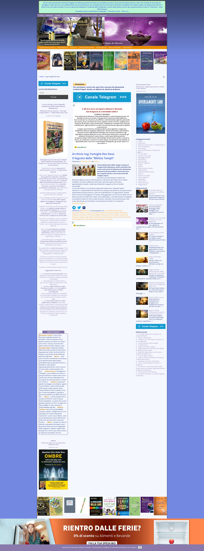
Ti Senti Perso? (143, 345)
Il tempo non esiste (144, 156)
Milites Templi (100, 215)
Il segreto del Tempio (105, 213)
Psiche (140, 166)
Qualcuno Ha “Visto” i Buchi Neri (148, 361)
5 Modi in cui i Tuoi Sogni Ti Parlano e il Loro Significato (150, 340)
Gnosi (92, 213)
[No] (201, 548)
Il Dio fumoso (127, 47)
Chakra (140, 141)
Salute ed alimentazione (146, 172)
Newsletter (49, 15)
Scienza (140, 174)
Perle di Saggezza (144, 163)
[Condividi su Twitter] (78, 209)
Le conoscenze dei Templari (86, 215)
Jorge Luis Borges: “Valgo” (146, 347)
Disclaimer (102, 15)
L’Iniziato (73, 47)
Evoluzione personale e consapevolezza (151, 145)
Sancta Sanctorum (114, 217)
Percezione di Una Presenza (147, 372)
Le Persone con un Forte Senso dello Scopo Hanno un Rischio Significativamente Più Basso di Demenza (150, 368)
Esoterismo (142, 143)
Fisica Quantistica (144, 147)
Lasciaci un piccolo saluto (71, 15)
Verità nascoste (143, 183)
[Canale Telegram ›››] (102, 102)
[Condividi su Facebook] (83, 209)
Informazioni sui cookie (89, 15)
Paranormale (142, 161)
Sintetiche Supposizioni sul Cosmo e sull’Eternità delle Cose (149, 353)
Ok (140, 547)
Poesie (140, 165)
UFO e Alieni (142, 181)
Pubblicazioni (142, 170)
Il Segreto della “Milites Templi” (93, 158)
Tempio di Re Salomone (88, 219)
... (53, 214)
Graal (96, 213)
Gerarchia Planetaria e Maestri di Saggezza (148, 151)
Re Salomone (91, 217)
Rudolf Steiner (62, 47)
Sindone (123, 217)
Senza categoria (143, 177)
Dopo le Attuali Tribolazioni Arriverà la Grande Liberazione (150, 358)
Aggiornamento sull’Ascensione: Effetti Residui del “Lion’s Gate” (150, 349)
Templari (99, 219)
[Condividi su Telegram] (74, 209)
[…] (137, 201)
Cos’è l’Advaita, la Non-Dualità (148, 343)
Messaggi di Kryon (144, 157)
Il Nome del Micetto (144, 338)
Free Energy (142, 149)
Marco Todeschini (115, 47)
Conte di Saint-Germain (86, 47)
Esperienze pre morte (47, 47)
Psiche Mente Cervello (145, 168)
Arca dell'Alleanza (110, 211)
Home (42, 15)
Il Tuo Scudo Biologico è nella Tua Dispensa (148, 364)
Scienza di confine (144, 176)
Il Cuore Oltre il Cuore (145, 356)
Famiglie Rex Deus (84, 213)
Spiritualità (141, 179)
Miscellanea (85, 211)
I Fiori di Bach (142, 154)
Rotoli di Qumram (102, 217)
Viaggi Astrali (142, 184)
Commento (108, 219)
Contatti (57, 15)
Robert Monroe (101, 47)
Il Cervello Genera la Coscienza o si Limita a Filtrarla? (149, 335)
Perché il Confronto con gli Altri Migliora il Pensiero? (150, 375)
